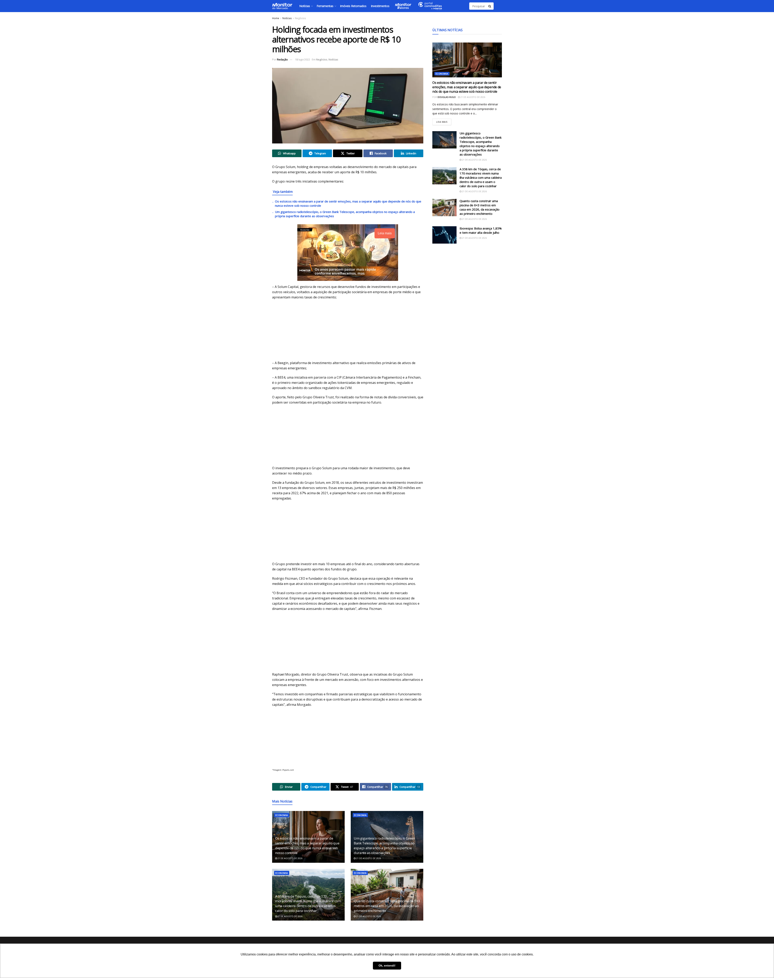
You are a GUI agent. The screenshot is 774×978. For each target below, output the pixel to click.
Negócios (300, 18)
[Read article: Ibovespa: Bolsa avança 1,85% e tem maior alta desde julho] (444, 235)
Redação (282, 59)
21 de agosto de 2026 (289, 858)
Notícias (304, 6)
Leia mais (443, 121)
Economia (281, 815)
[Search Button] (490, 6)
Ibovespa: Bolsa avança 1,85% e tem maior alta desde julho (481, 230)
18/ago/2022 (302, 59)
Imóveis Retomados (353, 6)
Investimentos (380, 6)
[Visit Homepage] (282, 6)
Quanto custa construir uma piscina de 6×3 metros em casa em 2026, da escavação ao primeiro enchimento (387, 906)
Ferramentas (325, 6)
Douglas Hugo (447, 97)
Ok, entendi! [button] (387, 965)
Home (275, 18)
